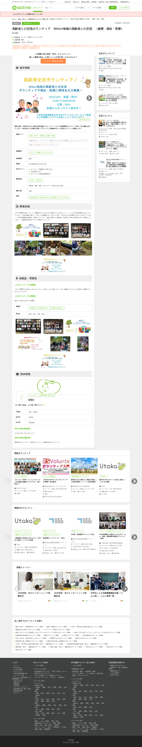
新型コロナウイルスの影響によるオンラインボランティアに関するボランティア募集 (43, 632)
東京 (63, 693)
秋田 (59, 687)
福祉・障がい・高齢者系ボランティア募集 (29, 627)
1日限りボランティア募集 (70, 635)
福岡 (37, 713)
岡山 (53, 709)
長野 (63, 699)
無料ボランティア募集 (51, 635)
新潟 (37, 699)
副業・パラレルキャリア (80, 675)
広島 (58, 709)
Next (134, 481)
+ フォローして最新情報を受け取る (42, 395)
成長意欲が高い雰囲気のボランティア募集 (29, 641)
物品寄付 (61, 677)
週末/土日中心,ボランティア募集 (86, 638)
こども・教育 (44, 721)
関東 (36, 691)
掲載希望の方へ (125, 2)
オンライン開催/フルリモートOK (40, 152)
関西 (36, 703)
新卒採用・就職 (77, 671)
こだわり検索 (123, 7)
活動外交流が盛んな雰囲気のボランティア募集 (62, 641)
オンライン (38, 683)
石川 (47, 699)
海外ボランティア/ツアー (43, 673)
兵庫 (59, 705)
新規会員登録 (18, 691)
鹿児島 (38, 715)
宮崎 (63, 713)
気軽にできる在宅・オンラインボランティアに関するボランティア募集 (97, 632)
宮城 (54, 687)
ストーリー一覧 (19, 675)
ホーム (14, 19)
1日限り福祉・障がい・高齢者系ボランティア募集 (66, 647)
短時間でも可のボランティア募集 (61, 638)
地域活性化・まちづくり (43, 723)
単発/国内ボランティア (42, 671)
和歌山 (38, 705)
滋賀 (43, 705)
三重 (53, 701)
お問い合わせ (18, 681)
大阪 (54, 705)
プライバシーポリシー (21, 687)
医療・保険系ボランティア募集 (57, 627)
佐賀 (42, 713)
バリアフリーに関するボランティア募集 (57, 629)
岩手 (49, 687)
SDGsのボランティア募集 (94, 647)
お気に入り (76, 2)
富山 (42, 699)
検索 (112, 7)
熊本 (53, 713)
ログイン (16, 693)
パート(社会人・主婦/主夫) (94, 673)
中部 (36, 697)
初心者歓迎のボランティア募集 (93, 635)
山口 (37, 709)
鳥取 (42, 709)
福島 (37, 689)
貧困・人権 (38, 725)
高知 (90, 707)
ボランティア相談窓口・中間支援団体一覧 (21, 678)
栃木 (42, 693)
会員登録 (94, 2)
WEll (16, 33)
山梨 (58, 699)
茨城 (37, 693)
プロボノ (53, 677)
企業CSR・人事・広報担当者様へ (108, 2)
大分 (58, 713)
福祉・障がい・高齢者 (51, 725)
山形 (65, 687)
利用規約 (16, 685)
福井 (53, 699)
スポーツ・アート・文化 (43, 727)
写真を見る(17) (84, 119)
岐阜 (37, 701)
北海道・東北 (39, 685)
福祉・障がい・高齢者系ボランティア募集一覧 (33, 19)
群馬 (47, 693)
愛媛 (85, 707)
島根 (47, 709)
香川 (80, 707)
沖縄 (43, 715)
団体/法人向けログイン (117, 665)
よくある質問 (18, 669)
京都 (49, 705)
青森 (43, 687)
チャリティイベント (41, 677)
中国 (36, 707)
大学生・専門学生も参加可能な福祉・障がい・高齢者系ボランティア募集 (39, 644)
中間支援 (56, 727)
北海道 (38, 687)
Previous (7, 481)
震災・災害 (55, 721)
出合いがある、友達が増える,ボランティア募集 (31, 638)
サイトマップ (18, 671)
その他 (63, 727)
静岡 (42, 701)
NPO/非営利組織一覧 (20, 673)
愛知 (47, 701)
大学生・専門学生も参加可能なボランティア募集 (86, 627)
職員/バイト (49, 8)
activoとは (68, 2)
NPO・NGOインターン (59, 671)
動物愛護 (47, 729)
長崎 (47, 713)
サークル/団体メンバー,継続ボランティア (48, 675)
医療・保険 (38, 729)
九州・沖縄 (38, 711)
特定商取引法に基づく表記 (22, 689)
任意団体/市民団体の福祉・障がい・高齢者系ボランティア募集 (87, 644)
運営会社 (16, 683)
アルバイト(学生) (77, 673)
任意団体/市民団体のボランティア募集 (28, 635)
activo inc (68, 742)
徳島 (74, 707)
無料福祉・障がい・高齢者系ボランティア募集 (31, 647)
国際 (36, 721)
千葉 (58, 693)
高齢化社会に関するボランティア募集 (28, 629)
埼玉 (53, 693)
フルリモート (76, 681)
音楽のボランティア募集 (23, 650)
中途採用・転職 (90, 671)
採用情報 (71, 740)
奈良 (65, 705)
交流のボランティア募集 (114, 647)
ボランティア (38, 8)
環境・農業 (56, 723)
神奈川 (38, 695)
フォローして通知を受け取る (53, 61)
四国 (73, 705)
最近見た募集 (85, 2)
